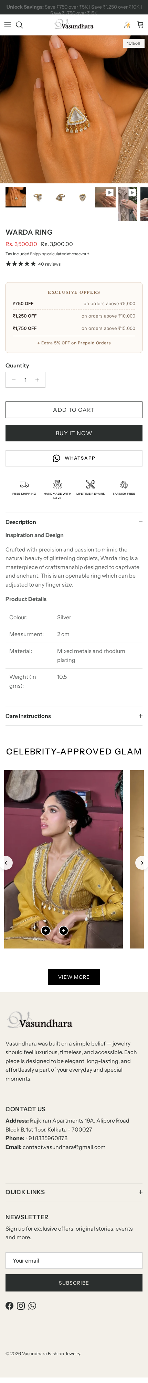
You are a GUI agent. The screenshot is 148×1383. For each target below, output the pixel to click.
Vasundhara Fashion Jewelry (51, 1353)
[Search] (22, 24)
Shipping (38, 253)
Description (21, 521)
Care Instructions (28, 715)
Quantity (17, 365)
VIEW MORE (74, 977)
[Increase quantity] (39, 379)
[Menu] (7, 24)
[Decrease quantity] (12, 379)
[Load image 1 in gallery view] (74, 109)
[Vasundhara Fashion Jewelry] (74, 25)
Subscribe (74, 1283)
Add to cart (74, 409)
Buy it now (74, 433)
